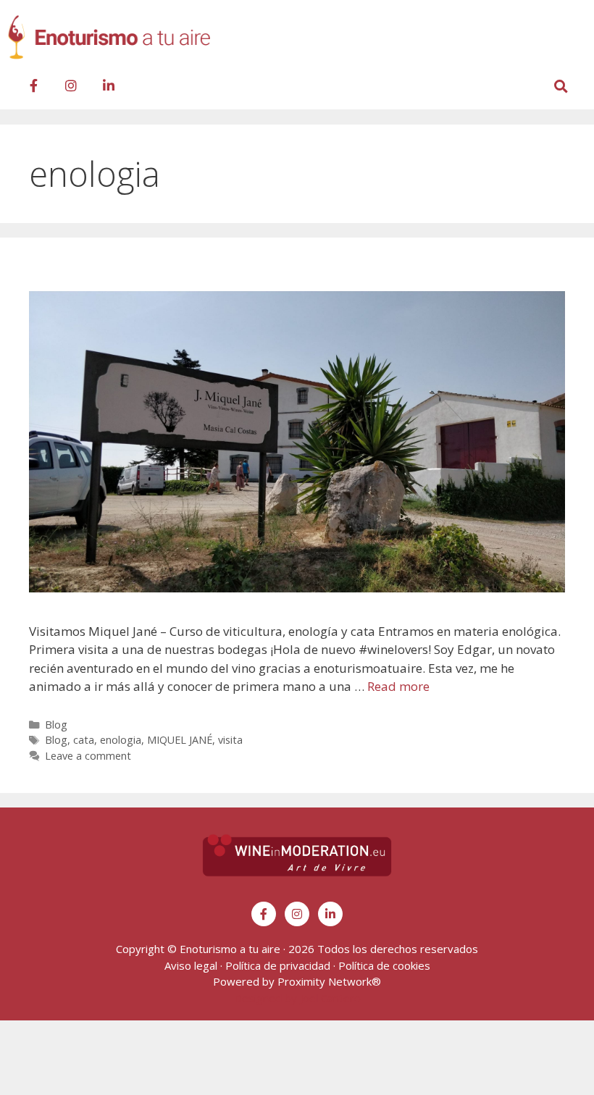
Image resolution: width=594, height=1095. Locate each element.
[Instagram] (71, 85)
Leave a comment (88, 756)
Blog (56, 724)
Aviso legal (190, 965)
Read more (398, 686)
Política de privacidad (277, 965)
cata (83, 740)
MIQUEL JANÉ (179, 740)
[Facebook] (33, 85)
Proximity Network (324, 981)
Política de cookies (384, 965)
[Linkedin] (108, 85)
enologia (120, 740)
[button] (574, 40)
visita (230, 740)
